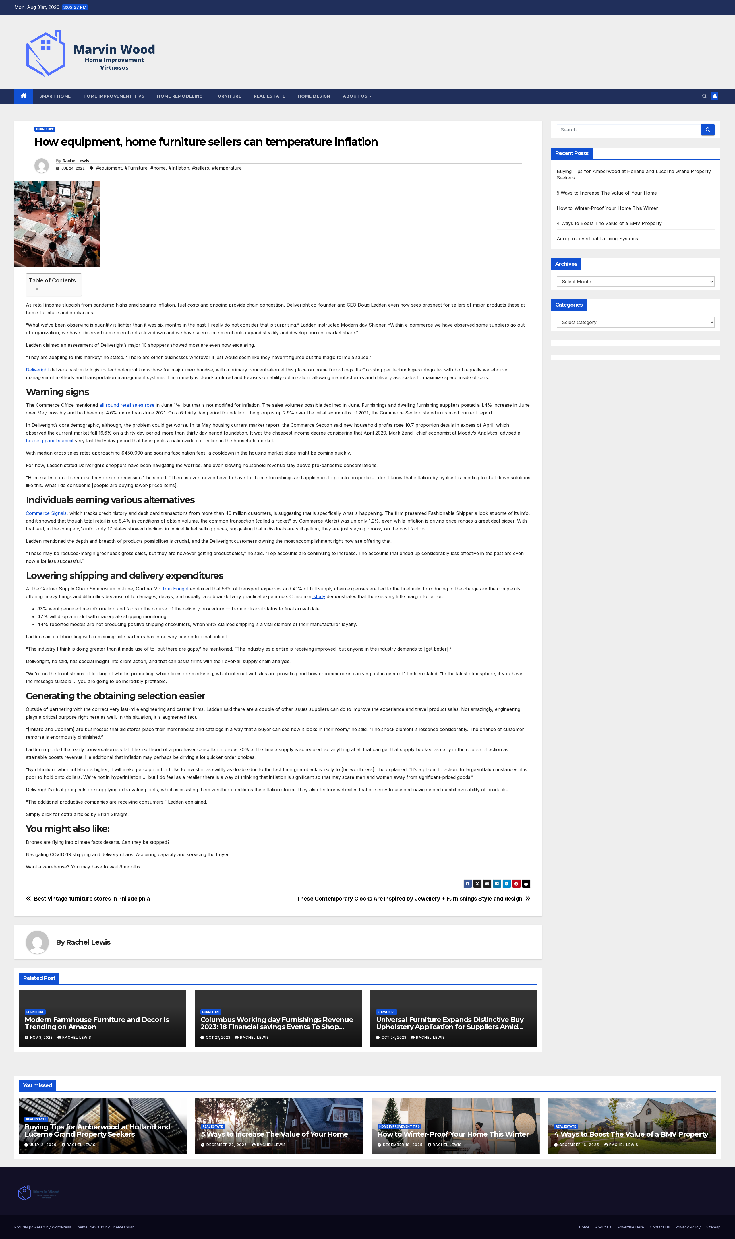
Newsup (97, 1227)
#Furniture (136, 168)
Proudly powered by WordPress (43, 1227)
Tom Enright (174, 589)
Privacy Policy (688, 1227)
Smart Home (55, 96)
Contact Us (660, 1227)
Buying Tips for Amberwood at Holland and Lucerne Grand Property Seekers (97, 1130)
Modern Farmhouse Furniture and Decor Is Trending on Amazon (97, 1023)
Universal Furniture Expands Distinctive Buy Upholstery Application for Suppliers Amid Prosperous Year (449, 1026)
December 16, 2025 (580, 1145)
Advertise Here (630, 1227)
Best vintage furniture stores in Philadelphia (92, 898)
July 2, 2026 (44, 1145)
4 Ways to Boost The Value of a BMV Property (609, 223)
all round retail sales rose (126, 405)
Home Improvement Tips (114, 96)
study (318, 596)
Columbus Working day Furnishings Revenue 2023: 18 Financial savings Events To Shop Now (276, 1026)
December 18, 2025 (403, 1145)
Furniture (228, 96)
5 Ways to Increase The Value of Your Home (607, 193)
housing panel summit (50, 440)
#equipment (109, 168)
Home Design (314, 96)
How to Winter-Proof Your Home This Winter (607, 208)
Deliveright (37, 370)
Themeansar (122, 1227)
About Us (356, 96)
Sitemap (713, 1227)
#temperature (227, 168)
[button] (704, 96)
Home (584, 1227)
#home (158, 168)
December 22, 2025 (227, 1145)
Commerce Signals (46, 513)
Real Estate (269, 96)
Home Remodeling (180, 96)
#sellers (200, 168)
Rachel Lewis (76, 160)
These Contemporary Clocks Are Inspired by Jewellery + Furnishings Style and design (409, 898)
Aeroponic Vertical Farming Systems (597, 238)
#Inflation (179, 168)
